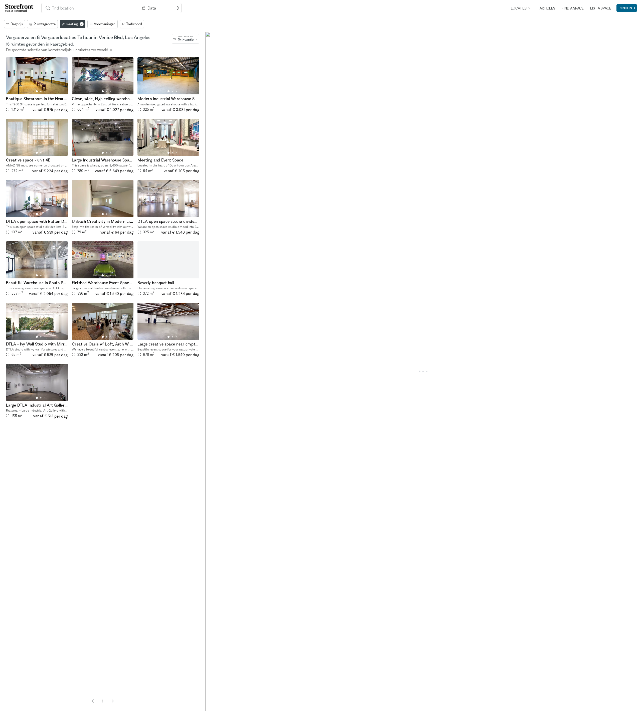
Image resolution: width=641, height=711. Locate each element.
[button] (37, 91)
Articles (547, 8)
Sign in (626, 8)
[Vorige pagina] (93, 701)
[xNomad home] (19, 8)
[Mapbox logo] (218, 706)
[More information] (111, 50)
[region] (423, 371)
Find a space (573, 8)
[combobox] (90, 8)
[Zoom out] (211, 697)
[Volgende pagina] (113, 701)
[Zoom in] (211, 690)
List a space (600, 8)
